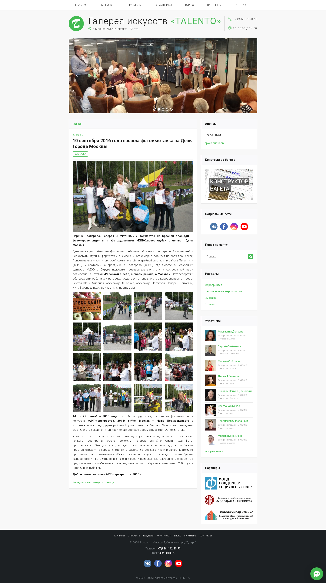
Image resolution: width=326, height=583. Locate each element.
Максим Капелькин (230, 435)
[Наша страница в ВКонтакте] (214, 226)
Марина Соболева (229, 361)
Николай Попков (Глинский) (235, 391)
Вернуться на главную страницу (93, 482)
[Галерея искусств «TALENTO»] (76, 17)
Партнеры (214, 4)
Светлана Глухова (229, 406)
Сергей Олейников (229, 346)
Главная (81, 4)
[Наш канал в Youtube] (244, 226)
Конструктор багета (220, 160)
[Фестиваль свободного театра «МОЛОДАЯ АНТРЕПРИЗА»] (229, 497)
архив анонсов (214, 143)
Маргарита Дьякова (230, 331)
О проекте (108, 4)
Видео (189, 4)
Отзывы (210, 304)
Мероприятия (213, 285)
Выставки (80, 154)
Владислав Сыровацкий (233, 420)
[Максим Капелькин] (210, 442)
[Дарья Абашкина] (210, 383)
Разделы (135, 4)
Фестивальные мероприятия (223, 291)
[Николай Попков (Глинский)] (210, 398)
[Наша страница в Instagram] (234, 226)
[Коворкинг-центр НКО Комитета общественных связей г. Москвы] (229, 512)
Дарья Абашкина (229, 376)
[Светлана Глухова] (210, 413)
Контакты (243, 4)
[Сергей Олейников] (210, 353)
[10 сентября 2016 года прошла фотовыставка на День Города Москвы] (133, 163)
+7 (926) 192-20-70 (244, 19)
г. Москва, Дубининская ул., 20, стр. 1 (117, 29)
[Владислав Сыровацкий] (210, 428)
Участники (164, 4)
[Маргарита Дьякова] (210, 338)
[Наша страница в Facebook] (224, 226)
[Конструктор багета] (229, 171)
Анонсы (211, 124)
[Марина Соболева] (210, 368)
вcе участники (214, 451)
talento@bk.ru (245, 28)
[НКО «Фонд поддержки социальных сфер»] (229, 479)
